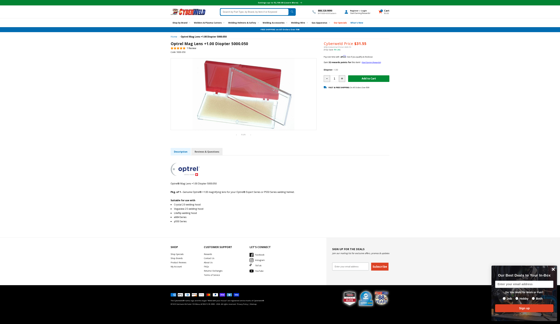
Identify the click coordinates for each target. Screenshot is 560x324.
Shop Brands (177, 258)
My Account (176, 266)
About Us (208, 262)
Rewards (208, 254)
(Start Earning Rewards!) (371, 62)
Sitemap (253, 304)
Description (180, 151)
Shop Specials (177, 254)
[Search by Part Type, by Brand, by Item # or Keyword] (292, 12)
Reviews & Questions (207, 151)
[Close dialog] (553, 269)
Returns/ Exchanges (213, 270)
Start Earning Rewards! (360, 13)
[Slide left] (236, 135)
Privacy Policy (242, 304)
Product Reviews (178, 262)
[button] (183, 48)
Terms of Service (212, 275)
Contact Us (209, 258)
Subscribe (380, 267)
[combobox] (254, 12)
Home (174, 36)
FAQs (206, 266)
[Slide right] (250, 135)
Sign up (524, 308)
